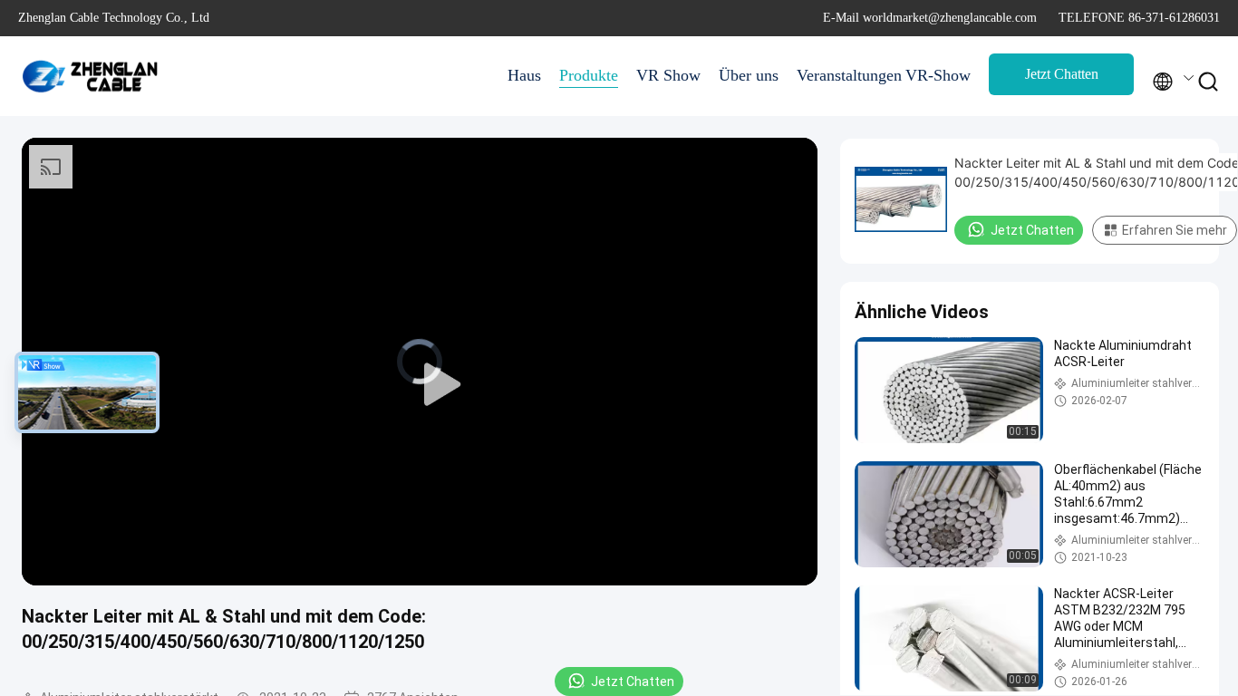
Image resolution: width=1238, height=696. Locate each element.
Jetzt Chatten (1061, 74)
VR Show (668, 75)
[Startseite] (90, 76)
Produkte (588, 75)
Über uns (749, 75)
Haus (524, 75)
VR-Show (938, 75)
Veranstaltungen (842, 75)
